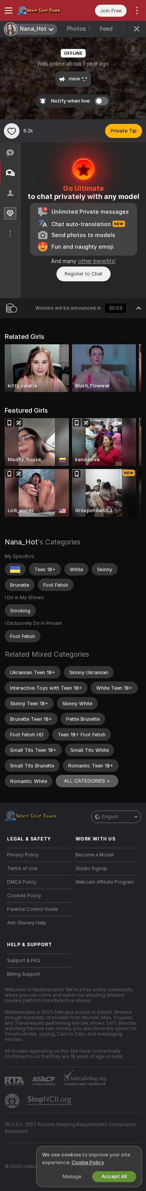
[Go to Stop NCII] (50, 1101)
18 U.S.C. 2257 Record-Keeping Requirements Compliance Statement (70, 1128)
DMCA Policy (22, 882)
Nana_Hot (21, 542)
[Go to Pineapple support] (13, 1100)
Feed (106, 28)
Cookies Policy (24, 895)
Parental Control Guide (32, 909)
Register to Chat (83, 274)
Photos (78, 28)
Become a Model (95, 855)
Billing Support (23, 974)
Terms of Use (22, 868)
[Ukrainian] (15, 569)
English (110, 817)
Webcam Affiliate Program (105, 882)
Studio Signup (91, 868)
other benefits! (97, 261)
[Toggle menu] (8, 10)
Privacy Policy (23, 855)
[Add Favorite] (11, 131)
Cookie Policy (88, 1162)
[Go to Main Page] (45, 10)
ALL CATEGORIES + (87, 781)
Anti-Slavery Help (26, 923)
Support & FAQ (23, 960)
